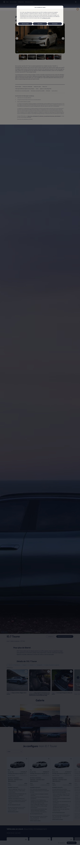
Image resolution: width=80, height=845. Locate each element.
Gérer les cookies (25, 23)
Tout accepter (55, 23)
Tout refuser (40, 23)
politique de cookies (46, 18)
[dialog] (40, 422)
